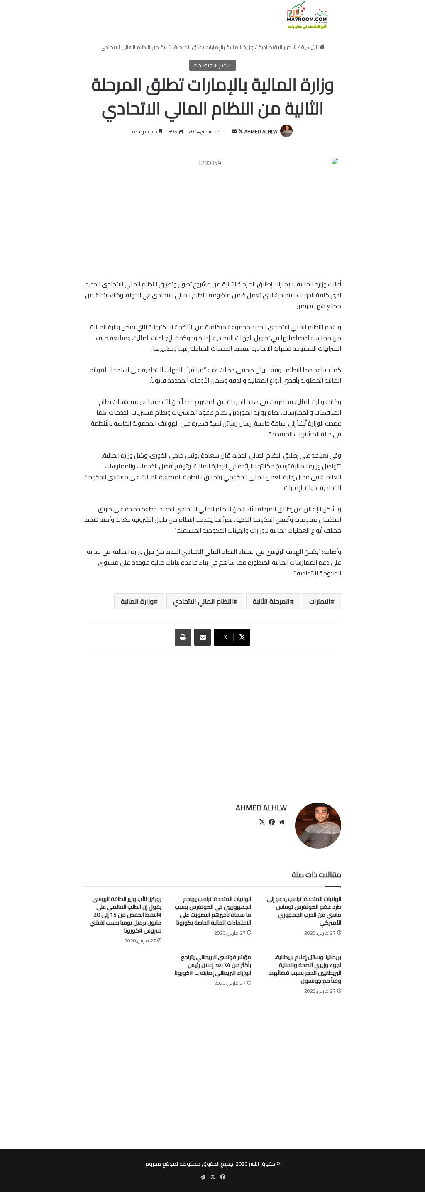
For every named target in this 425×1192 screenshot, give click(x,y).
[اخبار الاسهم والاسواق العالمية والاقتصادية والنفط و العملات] (302, 15)
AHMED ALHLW (261, 131)
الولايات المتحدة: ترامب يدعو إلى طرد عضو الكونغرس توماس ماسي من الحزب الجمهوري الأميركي (304, 910)
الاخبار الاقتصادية (277, 47)
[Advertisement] (212, 724)
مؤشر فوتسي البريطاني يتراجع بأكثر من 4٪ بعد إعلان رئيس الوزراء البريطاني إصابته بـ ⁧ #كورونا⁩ (213, 965)
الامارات (319, 601)
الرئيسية (310, 47)
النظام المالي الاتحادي (203, 601)
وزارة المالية (137, 601)
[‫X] (262, 822)
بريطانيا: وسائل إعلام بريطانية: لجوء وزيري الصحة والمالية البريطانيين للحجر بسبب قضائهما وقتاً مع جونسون (305, 969)
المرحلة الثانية (271, 601)
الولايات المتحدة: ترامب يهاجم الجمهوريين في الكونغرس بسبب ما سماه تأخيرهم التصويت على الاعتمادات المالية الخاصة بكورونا (213, 910)
